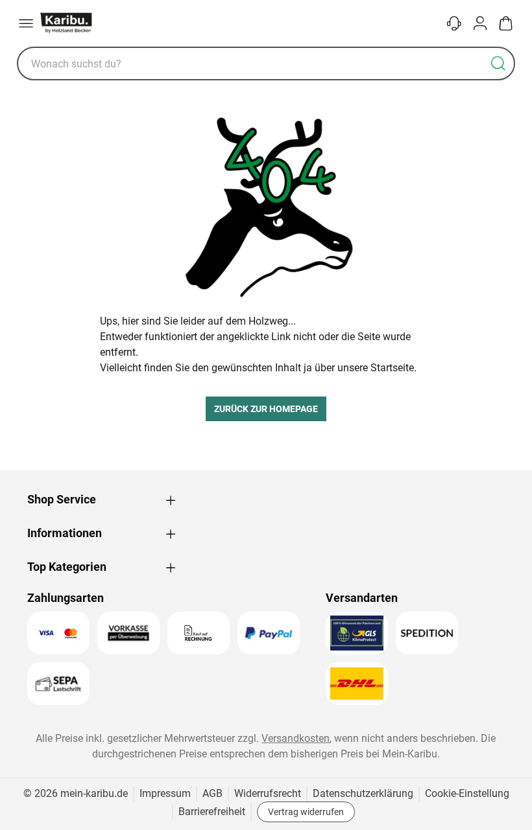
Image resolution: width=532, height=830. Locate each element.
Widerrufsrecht (267, 793)
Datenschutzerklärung (363, 793)
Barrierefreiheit (211, 811)
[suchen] (498, 63)
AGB (212, 793)
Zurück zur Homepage (266, 409)
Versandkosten (295, 738)
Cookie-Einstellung (467, 793)
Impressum (165, 793)
